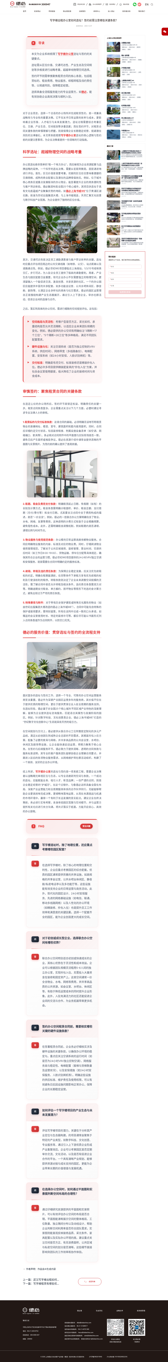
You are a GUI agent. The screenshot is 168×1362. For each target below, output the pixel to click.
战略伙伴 (119, 1311)
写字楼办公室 (66, 54)
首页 (24, 11)
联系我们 (141, 11)
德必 (84, 91)
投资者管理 (141, 1311)
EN (146, 4)
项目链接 (52, 11)
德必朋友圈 (67, 11)
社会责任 (99, 1311)
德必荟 (79, 1311)
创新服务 (82, 11)
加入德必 (111, 11)
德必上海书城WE (75, 191)
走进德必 (37, 11)
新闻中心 (97, 11)
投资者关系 (126, 11)
